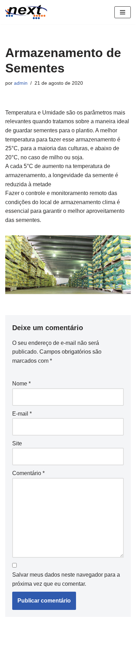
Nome (21, 384)
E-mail (22, 414)
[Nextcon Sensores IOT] (26, 12)
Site (17, 443)
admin (21, 83)
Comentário (28, 473)
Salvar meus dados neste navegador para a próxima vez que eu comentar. (66, 579)
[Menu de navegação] (122, 12)
